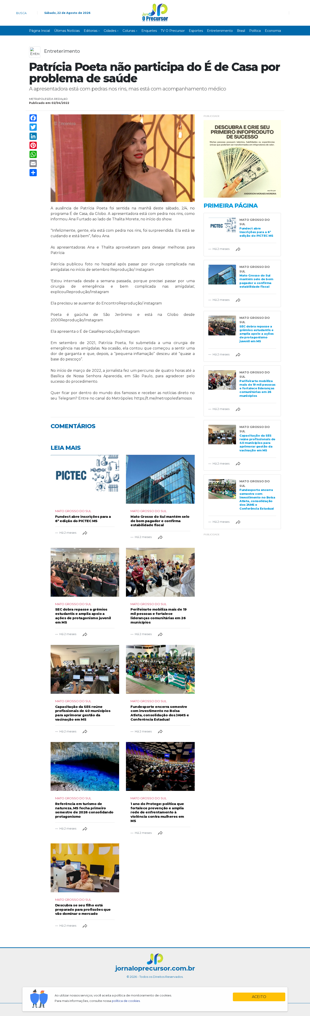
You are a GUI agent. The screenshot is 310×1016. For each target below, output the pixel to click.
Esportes (196, 31)
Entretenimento (220, 31)
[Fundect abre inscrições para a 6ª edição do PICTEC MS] (85, 479)
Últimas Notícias (67, 31)
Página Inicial (39, 31)
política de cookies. (126, 1001)
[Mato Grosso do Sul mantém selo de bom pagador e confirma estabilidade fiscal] (160, 479)
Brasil (241, 31)
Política (255, 31)
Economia (273, 31)
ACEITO (259, 997)
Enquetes (149, 31)
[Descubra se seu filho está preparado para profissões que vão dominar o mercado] (85, 867)
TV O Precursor (173, 31)
